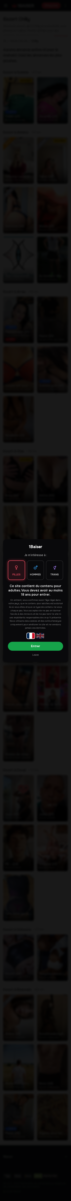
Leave (35, 654)
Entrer (35, 646)
